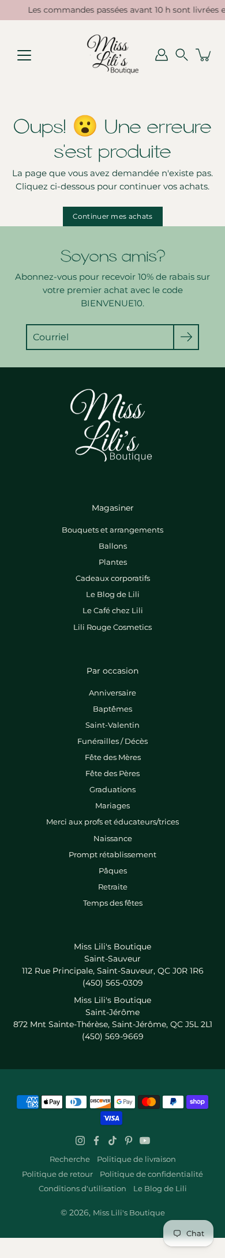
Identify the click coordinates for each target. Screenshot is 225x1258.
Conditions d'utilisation (82, 1188)
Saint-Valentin (112, 724)
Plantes (113, 562)
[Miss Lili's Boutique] (112, 54)
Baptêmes (112, 708)
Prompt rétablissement (112, 854)
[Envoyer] (186, 337)
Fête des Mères (113, 757)
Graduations (112, 789)
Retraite (112, 886)
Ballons (113, 545)
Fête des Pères (112, 773)
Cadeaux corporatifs (113, 578)
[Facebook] (96, 1140)
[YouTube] (145, 1140)
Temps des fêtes (112, 902)
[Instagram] (80, 1140)
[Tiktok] (112, 1140)
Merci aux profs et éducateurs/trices (112, 821)
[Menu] (24, 55)
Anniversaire (112, 692)
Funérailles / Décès (112, 741)
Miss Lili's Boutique (129, 1212)
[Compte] (161, 54)
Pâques (113, 870)
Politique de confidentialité (151, 1174)
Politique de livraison (136, 1159)
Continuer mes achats (113, 216)
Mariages (112, 805)
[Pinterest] (128, 1140)
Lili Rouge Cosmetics (112, 627)
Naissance (112, 838)
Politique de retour (57, 1174)
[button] (181, 54)
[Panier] (204, 54)
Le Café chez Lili (112, 610)
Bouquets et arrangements (112, 529)
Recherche (70, 1159)
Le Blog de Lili (113, 594)
